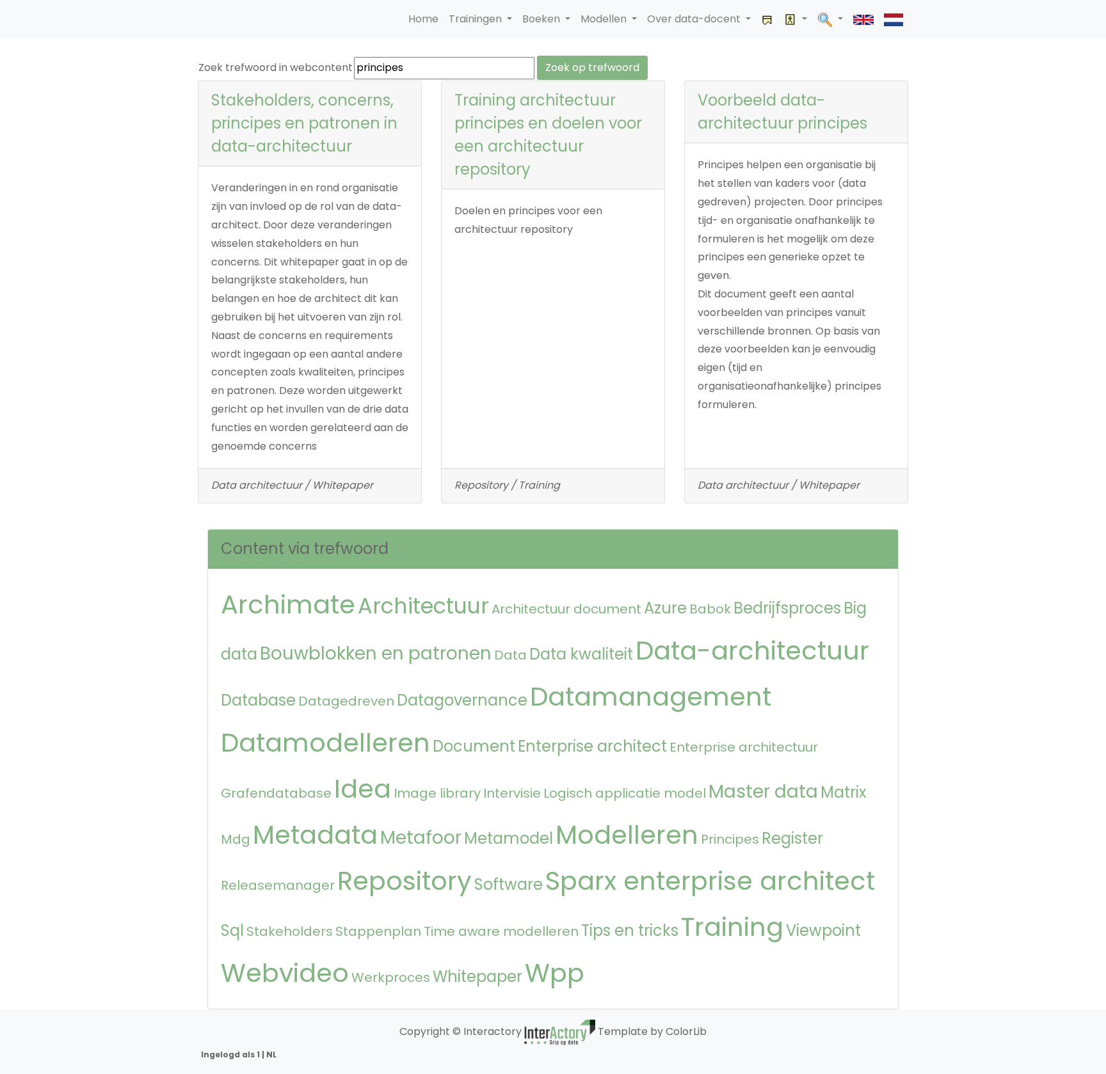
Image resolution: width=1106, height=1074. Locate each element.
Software (508, 884)
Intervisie (512, 793)
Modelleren (627, 835)
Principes (730, 839)
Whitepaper (477, 976)
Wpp (554, 973)
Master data (763, 791)
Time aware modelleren (501, 931)
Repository (404, 881)
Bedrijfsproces (787, 608)
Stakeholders (289, 931)
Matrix (844, 792)
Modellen (605, 19)
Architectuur (423, 606)
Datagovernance (462, 700)
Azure (665, 608)
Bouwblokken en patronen (376, 653)
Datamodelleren (325, 743)
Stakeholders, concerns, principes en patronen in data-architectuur (304, 123)
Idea (362, 789)
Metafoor (420, 837)
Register (792, 838)
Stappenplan (378, 931)
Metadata (315, 835)
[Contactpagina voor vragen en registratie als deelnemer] (767, 19)
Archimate (288, 604)
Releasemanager (278, 885)
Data (510, 655)
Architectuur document (566, 609)
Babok (710, 609)
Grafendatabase (276, 793)
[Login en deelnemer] (795, 19)
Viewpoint (823, 930)
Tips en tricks (629, 930)
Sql (232, 930)
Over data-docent (695, 19)
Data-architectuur (752, 650)
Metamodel (508, 838)
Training (732, 927)
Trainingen (476, 19)
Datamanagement (650, 697)
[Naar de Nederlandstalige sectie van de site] (893, 19)
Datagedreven (346, 701)
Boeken (542, 19)
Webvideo (285, 973)
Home (423, 19)
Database (258, 700)
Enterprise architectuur (743, 747)
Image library (437, 793)
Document (474, 746)
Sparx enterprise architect (710, 881)
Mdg (235, 839)
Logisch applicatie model (624, 793)
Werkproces (390, 977)
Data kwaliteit (581, 654)
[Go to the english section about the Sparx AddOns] (863, 19)
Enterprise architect (592, 746)
